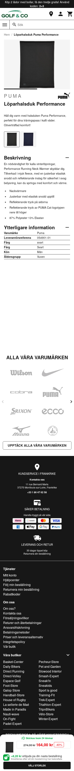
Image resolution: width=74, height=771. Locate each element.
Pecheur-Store (49, 661)
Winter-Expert (48, 719)
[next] (71, 401)
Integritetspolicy (14, 641)
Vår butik (9, 646)
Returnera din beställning (37, 553)
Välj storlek (37, 765)
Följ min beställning (17, 584)
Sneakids (45, 685)
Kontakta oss (37, 479)
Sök (20, 24)
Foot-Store (10, 685)
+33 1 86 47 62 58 (37, 492)
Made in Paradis (14, 709)
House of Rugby (14, 699)
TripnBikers (47, 709)
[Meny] (4, 25)
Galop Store (11, 690)
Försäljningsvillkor (16, 618)
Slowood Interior (50, 671)
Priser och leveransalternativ (23, 637)
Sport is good (48, 690)
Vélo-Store (46, 714)
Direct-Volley (12, 676)
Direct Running (13, 671)
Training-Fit (47, 695)
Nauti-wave (11, 714)
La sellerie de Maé (16, 704)
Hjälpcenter (11, 580)
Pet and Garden (50, 666)
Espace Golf (11, 680)
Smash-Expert (49, 676)
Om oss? (9, 608)
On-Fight (9, 719)
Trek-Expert (47, 699)
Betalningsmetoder (16, 632)
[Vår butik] (51, 14)
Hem (7, 34)
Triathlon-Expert (50, 704)
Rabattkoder (11, 594)
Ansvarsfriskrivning (16, 627)
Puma (13, 96)
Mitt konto (10, 575)
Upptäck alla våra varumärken (37, 445)
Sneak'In (45, 680)
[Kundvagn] (70, 14)
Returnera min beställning (21, 589)
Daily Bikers (11, 666)
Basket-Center (13, 661)
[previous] (3, 401)
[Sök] (14, 24)
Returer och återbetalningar (22, 622)
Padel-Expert (12, 723)
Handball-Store (13, 695)
